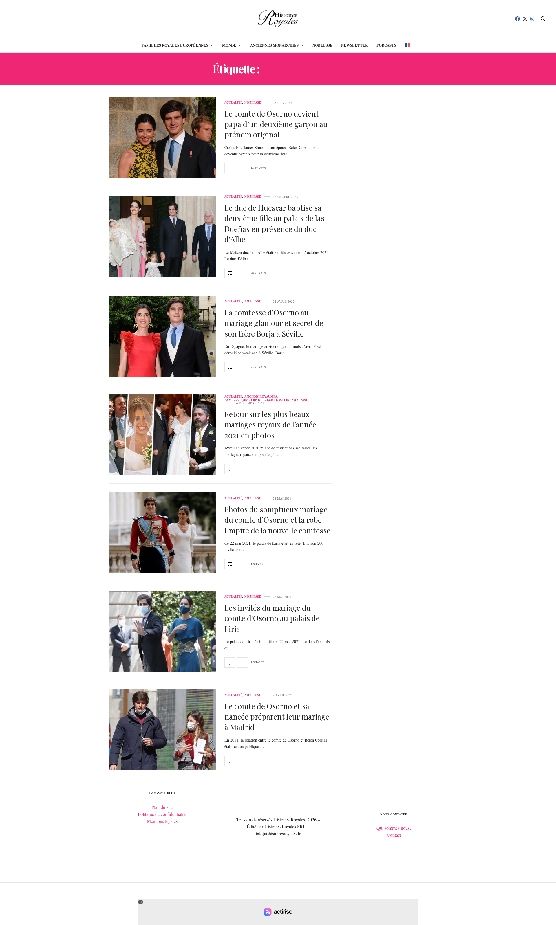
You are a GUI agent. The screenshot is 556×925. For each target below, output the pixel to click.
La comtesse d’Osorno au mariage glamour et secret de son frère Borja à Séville (273, 323)
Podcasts (386, 45)
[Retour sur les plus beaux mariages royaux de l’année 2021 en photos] (162, 434)
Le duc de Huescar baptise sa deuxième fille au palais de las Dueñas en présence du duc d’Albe (274, 223)
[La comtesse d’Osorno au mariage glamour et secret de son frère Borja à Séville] (162, 336)
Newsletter (354, 45)
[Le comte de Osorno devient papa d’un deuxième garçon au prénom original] (162, 137)
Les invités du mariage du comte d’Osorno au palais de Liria (272, 618)
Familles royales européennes (175, 45)
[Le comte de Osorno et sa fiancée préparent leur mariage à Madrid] (162, 729)
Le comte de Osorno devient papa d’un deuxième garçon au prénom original (276, 124)
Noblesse (322, 45)
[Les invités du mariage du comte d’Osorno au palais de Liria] (162, 631)
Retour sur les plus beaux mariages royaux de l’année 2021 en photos (270, 424)
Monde (229, 45)
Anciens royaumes (260, 396)
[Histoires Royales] (278, 19)
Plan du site (162, 807)
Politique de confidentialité (162, 814)
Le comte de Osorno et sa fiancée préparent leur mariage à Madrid (276, 716)
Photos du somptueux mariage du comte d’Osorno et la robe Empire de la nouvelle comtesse (277, 519)
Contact (394, 835)
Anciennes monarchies (274, 45)
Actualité (233, 102)
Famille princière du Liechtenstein (256, 399)
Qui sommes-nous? (393, 828)
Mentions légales (162, 821)
